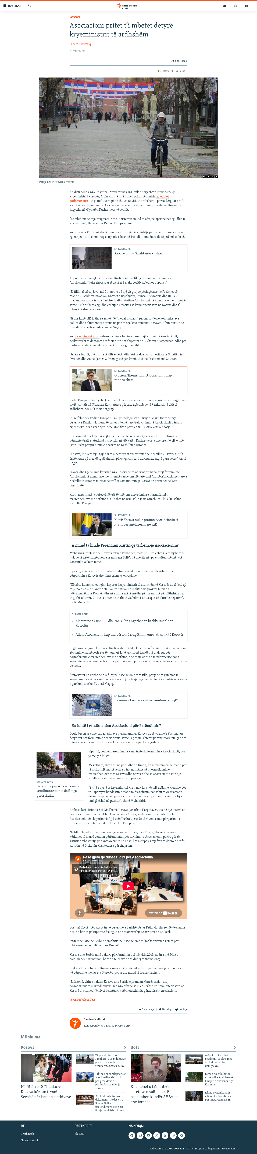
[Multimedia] (246, 6)
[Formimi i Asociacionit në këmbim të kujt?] (92, 705)
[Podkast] (235, 6)
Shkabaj (79, 1134)
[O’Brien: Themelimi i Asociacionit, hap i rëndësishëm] (92, 380)
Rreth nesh (27, 1134)
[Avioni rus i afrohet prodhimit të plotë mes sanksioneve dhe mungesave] (194, 1059)
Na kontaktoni (29, 1140)
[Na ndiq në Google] (181, 1135)
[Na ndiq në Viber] (173, 1135)
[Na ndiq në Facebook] (131, 1135)
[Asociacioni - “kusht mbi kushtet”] (92, 258)
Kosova (75, 17)
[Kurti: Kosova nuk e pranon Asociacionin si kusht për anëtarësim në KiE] (92, 524)
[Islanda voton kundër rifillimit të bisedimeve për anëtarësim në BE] (194, 1096)
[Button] (179, 61)
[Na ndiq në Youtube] (148, 1135)
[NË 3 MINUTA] (225, 6)
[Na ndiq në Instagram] (140, 1135)
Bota (135, 1047)
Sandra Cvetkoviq (80, 44)
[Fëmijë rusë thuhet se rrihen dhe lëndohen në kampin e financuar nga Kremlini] (194, 1077)
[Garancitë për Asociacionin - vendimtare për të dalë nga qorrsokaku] (59, 765)
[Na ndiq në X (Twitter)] (156, 1135)
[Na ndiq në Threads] (165, 1135)
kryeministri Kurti (87, 336)
